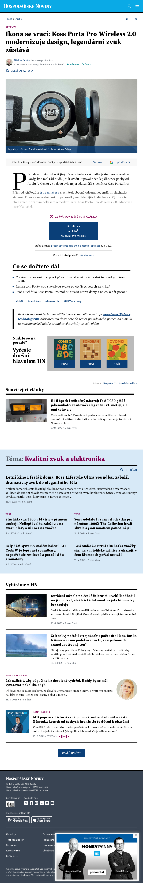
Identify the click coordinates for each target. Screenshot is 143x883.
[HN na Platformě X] (26, 803)
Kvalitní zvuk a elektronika (65, 459)
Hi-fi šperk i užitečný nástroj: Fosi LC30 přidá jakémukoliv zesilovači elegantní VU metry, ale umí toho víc (89, 405)
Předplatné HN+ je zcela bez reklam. (120, 383)
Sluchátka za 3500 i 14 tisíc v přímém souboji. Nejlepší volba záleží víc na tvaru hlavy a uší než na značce (36, 524)
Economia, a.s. (28, 784)
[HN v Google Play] (18, 819)
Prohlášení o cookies (53, 840)
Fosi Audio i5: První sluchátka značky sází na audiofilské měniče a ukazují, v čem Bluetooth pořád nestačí (105, 550)
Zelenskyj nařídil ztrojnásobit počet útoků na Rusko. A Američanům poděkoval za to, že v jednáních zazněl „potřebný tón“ (94, 640)
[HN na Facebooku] (31, 803)
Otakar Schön (22, 60)
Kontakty (11, 834)
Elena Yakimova (16, 675)
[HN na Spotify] (47, 803)
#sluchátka (34, 301)
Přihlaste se (87, 255)
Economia (11, 845)
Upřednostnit (123, 162)
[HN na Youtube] (52, 803)
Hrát (64, 363)
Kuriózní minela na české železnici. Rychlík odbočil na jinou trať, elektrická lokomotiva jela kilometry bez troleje (93, 600)
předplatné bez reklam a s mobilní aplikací (75, 245)
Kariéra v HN (13, 851)
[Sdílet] (127, 19)
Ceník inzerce (13, 856)
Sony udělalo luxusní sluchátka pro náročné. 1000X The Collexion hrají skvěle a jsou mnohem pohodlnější (103, 524)
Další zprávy (71, 752)
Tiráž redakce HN (15, 840)
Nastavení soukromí (53, 845)
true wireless (49, 192)
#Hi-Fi (19, 301)
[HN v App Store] (41, 819)
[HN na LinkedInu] (42, 803)
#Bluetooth (52, 301)
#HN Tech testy (72, 301)
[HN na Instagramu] (36, 803)
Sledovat (98, 162)
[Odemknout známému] (135, 19)
